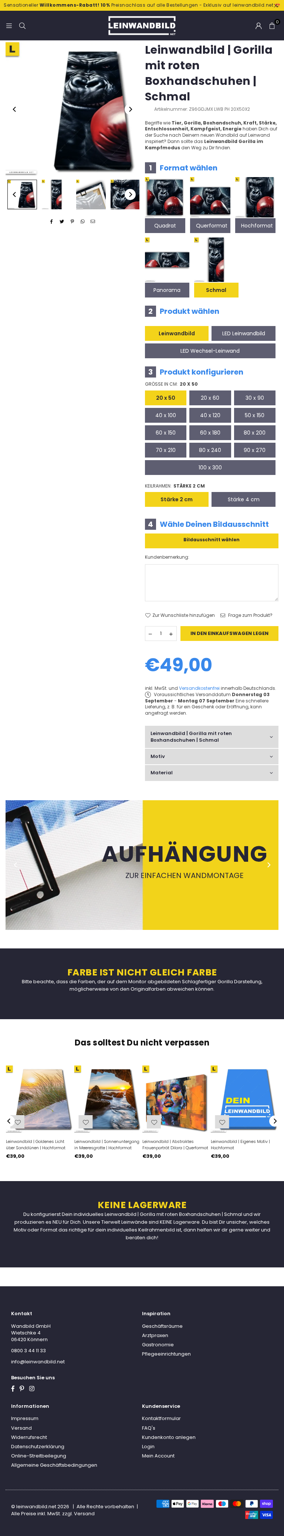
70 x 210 (166, 450)
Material (162, 772)
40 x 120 (210, 415)
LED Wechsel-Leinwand (210, 351)
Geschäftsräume (162, 1326)
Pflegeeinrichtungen (166, 1353)
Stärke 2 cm (176, 499)
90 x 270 (255, 450)
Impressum (24, 1418)
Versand (21, 1428)
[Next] (130, 109)
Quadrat (165, 225)
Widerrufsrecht (29, 1437)
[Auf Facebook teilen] (51, 222)
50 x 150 (254, 415)
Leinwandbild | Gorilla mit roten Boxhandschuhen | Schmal (191, 737)
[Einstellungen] (258, 25)
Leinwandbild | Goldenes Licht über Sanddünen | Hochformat (35, 1144)
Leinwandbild (177, 333)
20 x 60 (210, 398)
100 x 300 (210, 467)
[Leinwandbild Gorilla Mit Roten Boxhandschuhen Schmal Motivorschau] (56, 194)
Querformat (211, 225)
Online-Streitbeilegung (38, 1455)
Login (148, 1446)
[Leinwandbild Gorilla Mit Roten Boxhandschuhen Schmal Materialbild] (91, 194)
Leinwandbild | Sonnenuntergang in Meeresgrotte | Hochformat (106, 1144)
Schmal (216, 290)
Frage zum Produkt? (250, 615)
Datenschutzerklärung (37, 1446)
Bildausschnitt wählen (211, 539)
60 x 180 (210, 432)
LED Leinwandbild (243, 333)
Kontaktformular (161, 1418)
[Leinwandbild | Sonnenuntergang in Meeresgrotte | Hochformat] (108, 1099)
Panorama (166, 290)
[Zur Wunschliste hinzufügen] (222, 1121)
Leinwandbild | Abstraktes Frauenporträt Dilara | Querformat (175, 1144)
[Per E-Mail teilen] (93, 222)
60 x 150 (166, 432)
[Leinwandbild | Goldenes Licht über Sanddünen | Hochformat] (40, 1099)
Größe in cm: (171, 384)
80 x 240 (210, 450)
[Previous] (14, 109)
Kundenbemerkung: (167, 557)
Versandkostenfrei (199, 688)
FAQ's (148, 1428)
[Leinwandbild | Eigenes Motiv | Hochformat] (244, 1099)
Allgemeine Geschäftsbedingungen (54, 1465)
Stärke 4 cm (244, 499)
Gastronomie (158, 1344)
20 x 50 (165, 398)
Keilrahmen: (175, 486)
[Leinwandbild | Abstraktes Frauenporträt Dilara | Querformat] (176, 1099)
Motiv (158, 756)
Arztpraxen (155, 1335)
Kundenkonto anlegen (169, 1437)
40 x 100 (165, 415)
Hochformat (257, 225)
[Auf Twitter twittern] (62, 222)
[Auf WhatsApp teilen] (82, 222)
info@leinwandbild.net (38, 1361)
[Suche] (22, 25)
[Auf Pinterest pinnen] (72, 222)
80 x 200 (255, 432)
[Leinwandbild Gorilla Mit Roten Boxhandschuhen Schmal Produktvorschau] (22, 194)
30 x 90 (255, 398)
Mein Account (158, 1455)
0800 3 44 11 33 (28, 1350)
